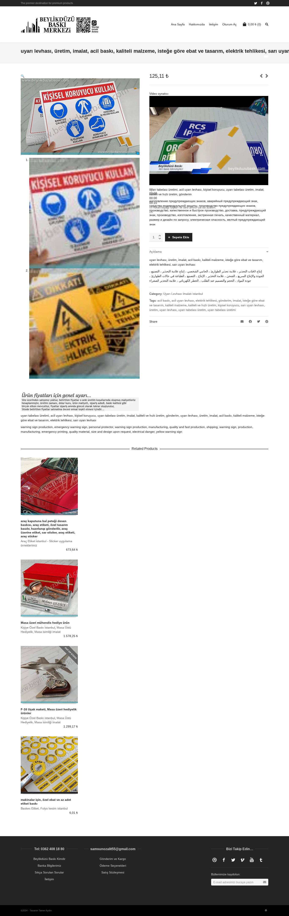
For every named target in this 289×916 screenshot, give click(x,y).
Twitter (255, 3)
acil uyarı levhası (183, 300)
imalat (237, 300)
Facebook (261, 3)
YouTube (251, 859)
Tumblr (261, 859)
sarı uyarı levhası (252, 305)
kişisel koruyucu (228, 305)
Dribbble (267, 3)
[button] (22, 76)
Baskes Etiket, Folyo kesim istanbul (44, 808)
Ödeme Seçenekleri (113, 865)
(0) (254, 24)
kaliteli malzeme (176, 305)
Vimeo (242, 859)
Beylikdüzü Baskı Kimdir (49, 859)
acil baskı (163, 300)
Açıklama (155, 251)
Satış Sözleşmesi (112, 872)
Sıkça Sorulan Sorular (49, 872)
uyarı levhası (168, 310)
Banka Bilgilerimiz (49, 865)
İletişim (49, 879)
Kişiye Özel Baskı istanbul (38, 627)
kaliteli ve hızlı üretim (202, 305)
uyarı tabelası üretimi (222, 310)
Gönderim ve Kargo (113, 859)
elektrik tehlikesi (206, 300)
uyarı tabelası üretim (192, 310)
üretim (153, 310)
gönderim (225, 300)
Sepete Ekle (180, 237)
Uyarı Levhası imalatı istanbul (183, 293)
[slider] (153, 198)
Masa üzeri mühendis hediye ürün (45, 622)
